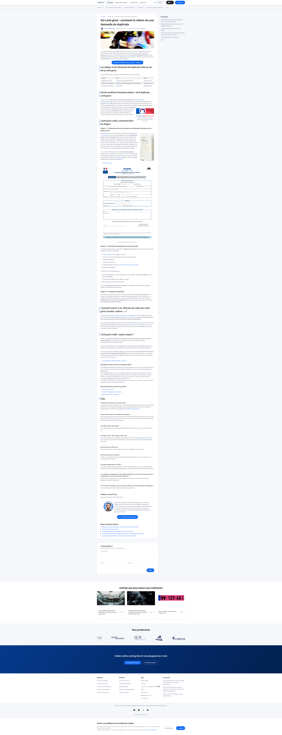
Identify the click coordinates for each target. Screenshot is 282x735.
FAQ (162, 40)
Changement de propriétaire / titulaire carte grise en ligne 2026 (119, 536)
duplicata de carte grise (132, 409)
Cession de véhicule (102, 680)
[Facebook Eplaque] (134, 710)
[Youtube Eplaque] (147, 710)
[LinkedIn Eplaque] (138, 710)
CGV (146, 714)
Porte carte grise (107, 163)
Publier (150, 570)
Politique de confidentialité (126, 689)
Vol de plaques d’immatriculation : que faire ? (114, 361)
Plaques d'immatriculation (104, 686)
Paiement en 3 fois (146, 695)
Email (129, 563)
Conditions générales (125, 683)
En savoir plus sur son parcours (127, 517)
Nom (102, 563)
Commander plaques (150, 662)
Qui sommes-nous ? (124, 680)
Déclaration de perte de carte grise (112, 392)
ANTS (117, 83)
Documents (144, 692)
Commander (180, 2)
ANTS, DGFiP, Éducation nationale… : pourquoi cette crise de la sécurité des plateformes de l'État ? (173, 689)
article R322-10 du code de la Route (128, 265)
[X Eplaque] (143, 710)
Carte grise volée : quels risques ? (170, 37)
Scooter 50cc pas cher (103, 692)
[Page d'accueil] (100, 2)
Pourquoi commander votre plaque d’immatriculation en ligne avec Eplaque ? (123, 533)
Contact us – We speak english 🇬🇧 (150, 686)
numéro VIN (135, 324)
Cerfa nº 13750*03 (107, 254)
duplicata (120, 159)
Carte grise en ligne (102, 683)
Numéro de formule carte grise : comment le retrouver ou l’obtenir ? (120, 527)
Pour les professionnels (103, 689)
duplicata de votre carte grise (128, 57)
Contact (143, 683)
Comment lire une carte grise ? (110, 529)
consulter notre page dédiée (150, 730)
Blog (142, 689)
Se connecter (144, 698)
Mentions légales (123, 686)
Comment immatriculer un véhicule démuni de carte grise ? (118, 531)
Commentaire (104, 551)
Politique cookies (124, 692)
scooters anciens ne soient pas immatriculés (122, 315)
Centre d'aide (144, 680)
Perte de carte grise (107, 389)
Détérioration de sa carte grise (110, 394)
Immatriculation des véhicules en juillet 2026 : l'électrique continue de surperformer (173, 682)
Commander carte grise (132, 662)
